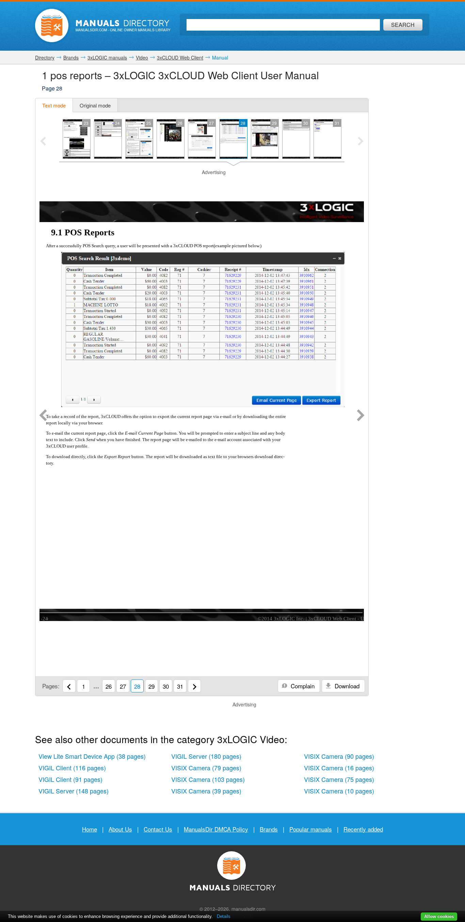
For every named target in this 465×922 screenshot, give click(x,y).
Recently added (363, 829)
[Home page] (51, 25)
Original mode (95, 105)
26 (109, 686)
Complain (302, 686)
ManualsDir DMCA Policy (216, 829)
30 (166, 686)
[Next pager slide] (361, 142)
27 (123, 686)
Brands (269, 829)
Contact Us (158, 829)
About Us (120, 829)
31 (180, 686)
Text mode (54, 105)
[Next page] (361, 416)
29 (151, 686)
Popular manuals (310, 829)
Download (346, 686)
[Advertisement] (202, 184)
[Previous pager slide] (43, 142)
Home (89, 829)
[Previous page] (43, 416)
